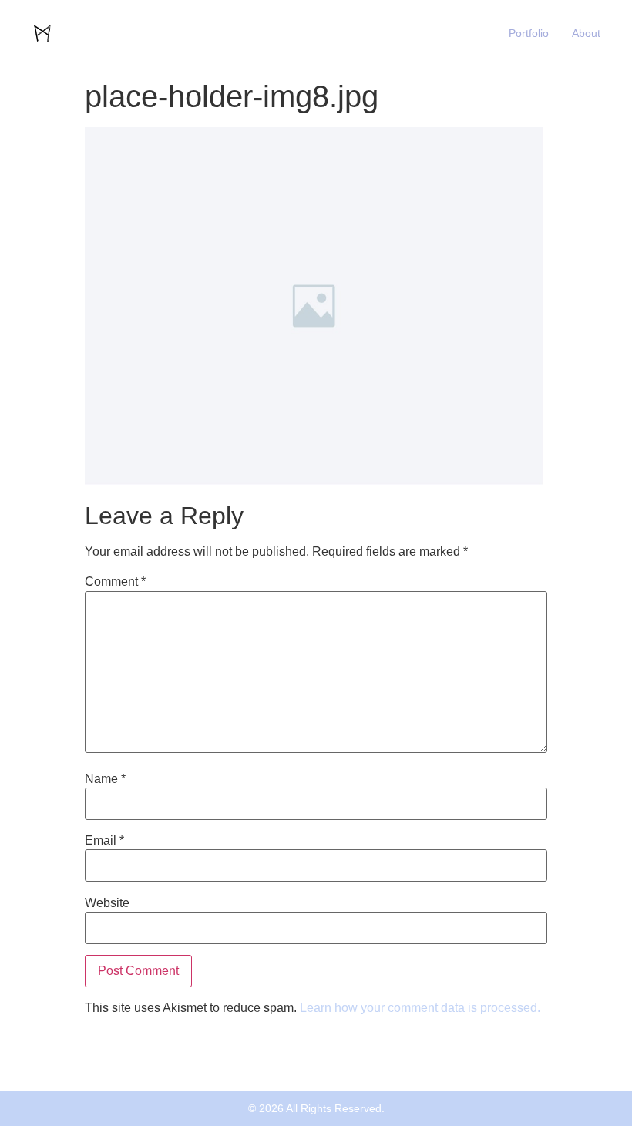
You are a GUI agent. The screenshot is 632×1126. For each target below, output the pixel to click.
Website (107, 903)
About (586, 33)
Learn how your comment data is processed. (420, 1007)
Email (104, 841)
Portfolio (529, 33)
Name (105, 779)
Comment (115, 582)
